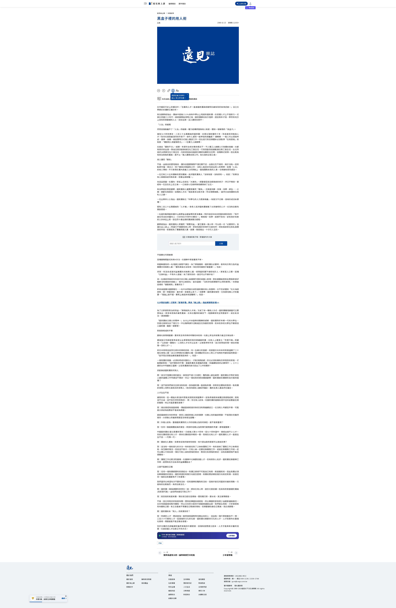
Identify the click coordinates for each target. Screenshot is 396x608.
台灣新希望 (203, 587)
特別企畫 (171, 587)
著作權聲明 (228, 586)
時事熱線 (202, 583)
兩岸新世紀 (187, 583)
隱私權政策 (239, 586)
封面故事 (171, 13)
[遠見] (129, 569)
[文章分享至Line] (159, 90)
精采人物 (202, 591)
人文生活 (186, 587)
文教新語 (186, 591)
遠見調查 (202, 579)
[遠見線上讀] (157, 3)
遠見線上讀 (161, 13)
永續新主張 (203, 594)
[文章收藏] (173, 90)
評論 (160, 543)
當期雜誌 (172, 3)
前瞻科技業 (172, 598)
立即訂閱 (242, 3)
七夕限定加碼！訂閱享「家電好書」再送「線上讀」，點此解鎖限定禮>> (188, 302)
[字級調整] (177, 90)
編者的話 (171, 591)
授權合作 (129, 587)
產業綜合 (171, 594)
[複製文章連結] (169, 90)
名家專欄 (171, 583)
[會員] (250, 3)
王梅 (158, 23)
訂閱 (221, 243)
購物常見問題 (146, 579)
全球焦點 (186, 579)
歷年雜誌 (182, 3)
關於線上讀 (130, 583)
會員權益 (144, 583)
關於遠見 (129, 579)
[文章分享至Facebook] (164, 90)
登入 (173, 98)
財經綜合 (186, 594)
